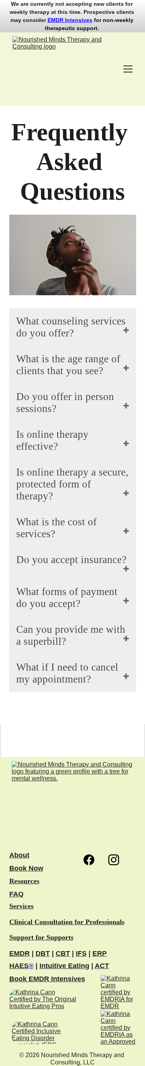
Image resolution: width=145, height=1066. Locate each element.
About (19, 855)
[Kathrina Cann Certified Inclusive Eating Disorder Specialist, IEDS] (42, 1032)
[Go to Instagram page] (113, 859)
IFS (81, 953)
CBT (63, 953)
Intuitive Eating (64, 966)
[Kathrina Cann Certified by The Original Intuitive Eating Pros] (43, 1002)
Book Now (26, 868)
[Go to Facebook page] (93, 859)
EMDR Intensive (68, 20)
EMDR (19, 953)
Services (21, 906)
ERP (99, 953)
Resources (24, 881)
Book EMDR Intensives (47, 979)
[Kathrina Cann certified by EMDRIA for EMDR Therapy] (118, 992)
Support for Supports (41, 937)
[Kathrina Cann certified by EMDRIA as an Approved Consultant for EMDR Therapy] (118, 1028)
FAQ (16, 894)
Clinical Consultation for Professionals (67, 922)
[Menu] (128, 69)
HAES (19, 966)
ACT (102, 966)
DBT (43, 953)
